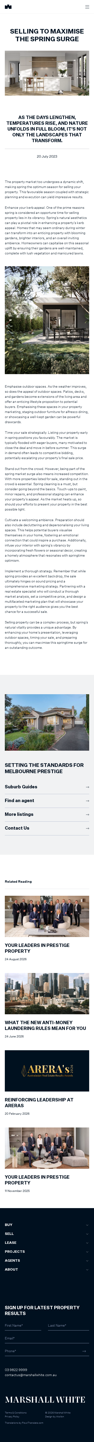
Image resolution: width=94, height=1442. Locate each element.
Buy (8, 1225)
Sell (9, 1234)
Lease (10, 1243)
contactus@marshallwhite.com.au (31, 1375)
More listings (19, 814)
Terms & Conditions (16, 1412)
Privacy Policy (12, 1416)
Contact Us (17, 828)
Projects (15, 1251)
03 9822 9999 (16, 1370)
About (11, 1269)
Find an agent (19, 801)
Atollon (60, 1416)
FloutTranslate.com (32, 1422)
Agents (12, 1260)
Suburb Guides (21, 787)
